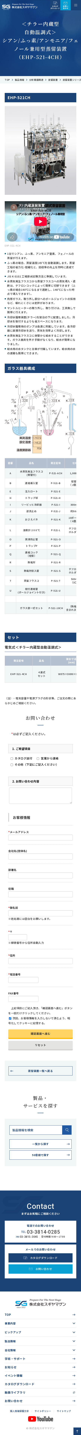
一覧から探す (40, 1144)
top (7, 79)
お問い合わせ (14, 1401)
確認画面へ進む (40, 1033)
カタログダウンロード (19, 1384)
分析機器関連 (36, 79)
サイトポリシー (43, 1411)
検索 (67, 1130)
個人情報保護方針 (19, 1411)
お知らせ (11, 1367)
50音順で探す (40, 1155)
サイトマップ (64, 1411)
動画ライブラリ (15, 1392)
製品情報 (19, 79)
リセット (40, 1045)
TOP (8, 1315)
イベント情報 (14, 1375)
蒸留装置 (53, 79)
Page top (77, 1431)
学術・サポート (15, 1359)
